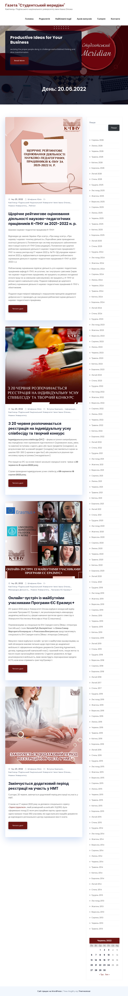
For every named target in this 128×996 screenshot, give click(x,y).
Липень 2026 (97, 145)
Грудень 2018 (97, 654)
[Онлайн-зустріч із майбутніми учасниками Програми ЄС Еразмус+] (43, 539)
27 (91, 970)
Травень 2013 (97, 928)
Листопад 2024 (98, 257)
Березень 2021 (98, 503)
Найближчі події (63, 18)
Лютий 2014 (97, 884)
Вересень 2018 (98, 660)
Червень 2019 (97, 621)
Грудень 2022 (97, 386)
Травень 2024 (97, 291)
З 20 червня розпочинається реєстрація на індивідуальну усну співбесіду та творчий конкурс (39, 428)
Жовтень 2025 (98, 196)
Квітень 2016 (97, 738)
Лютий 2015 (97, 817)
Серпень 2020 (98, 542)
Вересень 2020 (98, 537)
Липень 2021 (97, 481)
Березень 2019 (98, 638)
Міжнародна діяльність (18, 589)
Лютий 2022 (97, 442)
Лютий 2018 (96, 677)
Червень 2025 (98, 218)
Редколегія (44, 18)
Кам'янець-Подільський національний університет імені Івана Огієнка (39, 202)
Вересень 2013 (98, 912)
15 (100, 960)
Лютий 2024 (97, 308)
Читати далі (17, 308)
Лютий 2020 (97, 576)
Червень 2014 (97, 861)
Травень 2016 (97, 733)
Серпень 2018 (97, 666)
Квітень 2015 (97, 805)
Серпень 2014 (97, 850)
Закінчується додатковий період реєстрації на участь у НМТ (38, 786)
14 (96, 960)
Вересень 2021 (98, 470)
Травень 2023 (97, 358)
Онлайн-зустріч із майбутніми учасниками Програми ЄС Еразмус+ (41, 600)
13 (91, 960)
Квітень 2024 (97, 296)
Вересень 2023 (98, 336)
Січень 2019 (97, 649)
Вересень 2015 (98, 777)
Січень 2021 (97, 514)
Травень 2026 (97, 157)
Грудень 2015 (97, 761)
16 (104, 960)
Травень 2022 (97, 425)
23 (104, 965)
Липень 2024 (97, 280)
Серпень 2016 (97, 716)
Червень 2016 (97, 727)
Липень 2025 (97, 212)
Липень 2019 (97, 615)
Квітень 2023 (97, 363)
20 (91, 965)
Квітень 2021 (97, 498)
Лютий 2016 (96, 749)
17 (109, 960)
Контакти (115, 18)
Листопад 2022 (98, 391)
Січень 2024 (97, 313)
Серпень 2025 (98, 207)
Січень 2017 (97, 688)
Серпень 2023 (98, 341)
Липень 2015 (97, 789)
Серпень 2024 (98, 274)
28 (96, 970)
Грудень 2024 (97, 252)
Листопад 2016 (98, 699)
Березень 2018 (98, 671)
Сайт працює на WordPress (49, 991)
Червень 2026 (98, 151)
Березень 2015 (98, 811)
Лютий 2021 (96, 509)
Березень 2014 (98, 878)
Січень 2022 (97, 447)
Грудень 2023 (97, 319)
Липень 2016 (97, 721)
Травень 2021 (97, 492)
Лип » (107, 974)
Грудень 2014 (97, 828)
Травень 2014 (97, 867)
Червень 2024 (98, 285)
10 (109, 955)
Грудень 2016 (97, 693)
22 (100, 965)
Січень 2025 (97, 246)
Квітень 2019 (97, 632)
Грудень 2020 (97, 520)
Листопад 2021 (98, 459)
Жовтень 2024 (98, 263)
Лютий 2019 (96, 643)
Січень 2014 (97, 889)
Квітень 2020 (97, 565)
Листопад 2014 (98, 833)
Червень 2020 (98, 554)
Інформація (70, 409)
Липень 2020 (97, 548)
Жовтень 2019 (98, 598)
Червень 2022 (97, 419)
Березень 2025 (98, 235)
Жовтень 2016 (98, 705)
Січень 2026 (97, 179)
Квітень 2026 (97, 162)
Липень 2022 (97, 414)
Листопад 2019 (98, 593)
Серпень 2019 (97, 610)
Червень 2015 (97, 794)
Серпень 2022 (98, 408)
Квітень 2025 (97, 229)
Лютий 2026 (97, 173)
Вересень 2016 (98, 710)
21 (96, 965)
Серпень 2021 (97, 475)
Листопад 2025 (98, 190)
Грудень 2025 (97, 184)
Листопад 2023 (98, 324)
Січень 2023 (97, 380)
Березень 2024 (98, 302)
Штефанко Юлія (35, 199)
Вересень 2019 (98, 604)
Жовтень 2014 (98, 839)
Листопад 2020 (98, 526)
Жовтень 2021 (97, 464)
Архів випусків (84, 18)
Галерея (101, 18)
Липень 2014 (97, 856)
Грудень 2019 (97, 587)
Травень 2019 (97, 626)
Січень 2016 (97, 755)
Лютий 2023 (97, 375)
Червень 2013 (97, 923)
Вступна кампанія (55, 409)
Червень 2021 (97, 487)
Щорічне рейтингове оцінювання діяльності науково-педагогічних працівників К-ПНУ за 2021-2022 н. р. (42, 218)
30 (104, 970)
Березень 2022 (98, 436)
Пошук (92, 122)
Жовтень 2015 (98, 772)
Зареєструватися (17, 807)
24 (108, 965)
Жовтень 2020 (98, 531)
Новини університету (17, 205)
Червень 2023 (98, 352)
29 (100, 970)
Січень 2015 (97, 822)
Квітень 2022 (97, 431)
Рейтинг (32, 205)
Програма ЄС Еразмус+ (61, 589)
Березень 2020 (98, 570)
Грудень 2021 (97, 453)
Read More (19, 60)
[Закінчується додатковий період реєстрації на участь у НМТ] (43, 725)
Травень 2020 (97, 559)
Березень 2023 (98, 369)
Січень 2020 (97, 582)
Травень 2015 (97, 800)
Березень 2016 (98, 744)
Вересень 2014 (98, 844)
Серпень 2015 (97, 783)
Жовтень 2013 (98, 906)
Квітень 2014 (97, 872)
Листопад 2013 (98, 900)
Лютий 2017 (96, 682)
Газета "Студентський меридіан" (35, 5)
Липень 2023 (97, 347)
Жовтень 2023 (98, 330)
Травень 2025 (97, 224)
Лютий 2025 (97, 240)
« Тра (101, 974)
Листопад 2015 (98, 766)
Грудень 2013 (97, 895)
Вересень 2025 (98, 201)
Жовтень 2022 (98, 397)
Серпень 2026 (98, 140)
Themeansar (84, 991)
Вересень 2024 (98, 268)
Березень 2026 (98, 168)
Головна (29, 18)
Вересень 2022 (98, 403)
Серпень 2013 (97, 917)
